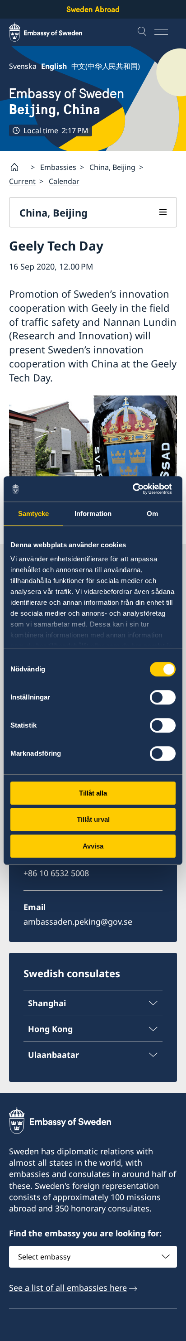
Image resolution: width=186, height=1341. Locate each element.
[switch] (163, 697)
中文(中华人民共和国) (105, 66)
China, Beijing (112, 167)
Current (22, 181)
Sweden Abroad (93, 9)
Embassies (58, 167)
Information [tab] (93, 513)
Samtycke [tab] (33, 513)
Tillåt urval (93, 819)
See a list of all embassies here (68, 1287)
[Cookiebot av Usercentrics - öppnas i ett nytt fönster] (136, 489)
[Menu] (165, 32)
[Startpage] (18, 167)
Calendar (64, 181)
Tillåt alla (93, 793)
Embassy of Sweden (66, 101)
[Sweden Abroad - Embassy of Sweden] (54, 32)
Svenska (23, 66)
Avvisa (93, 846)
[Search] (143, 32)
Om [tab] (152, 513)
